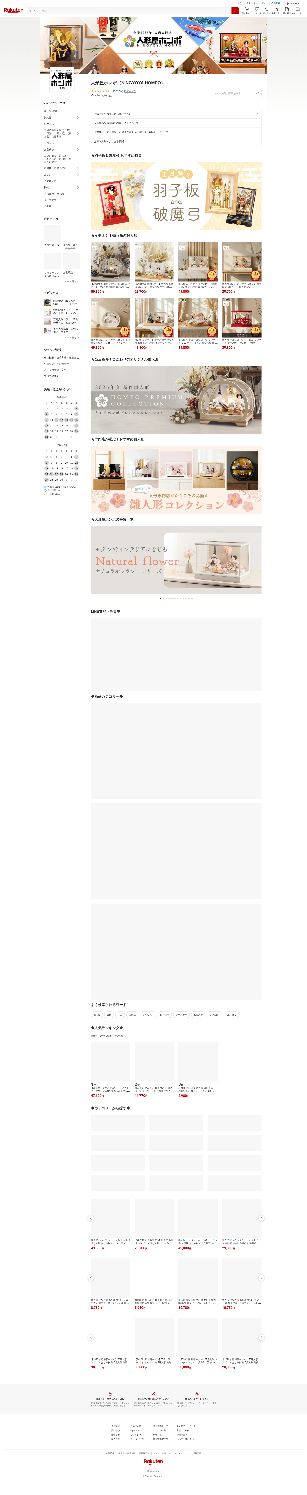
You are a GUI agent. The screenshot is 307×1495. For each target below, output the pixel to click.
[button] (294, 12)
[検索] (235, 19)
